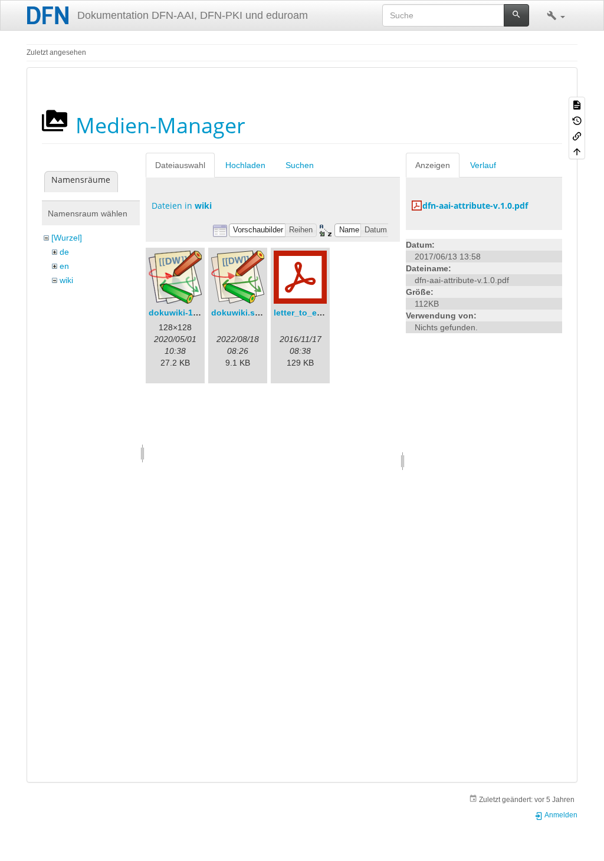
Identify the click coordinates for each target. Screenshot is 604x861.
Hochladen (245, 165)
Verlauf (483, 165)
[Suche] (516, 15)
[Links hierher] (577, 136)
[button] (556, 15)
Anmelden (560, 815)
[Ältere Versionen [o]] (577, 120)
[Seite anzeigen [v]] (577, 104)
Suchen (299, 165)
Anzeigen (432, 165)
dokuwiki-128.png (185, 312)
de (64, 252)
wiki (66, 280)
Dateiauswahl (180, 165)
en (64, 266)
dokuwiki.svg (238, 312)
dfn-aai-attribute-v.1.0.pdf (475, 205)
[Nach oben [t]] (577, 151)
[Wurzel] (66, 237)
